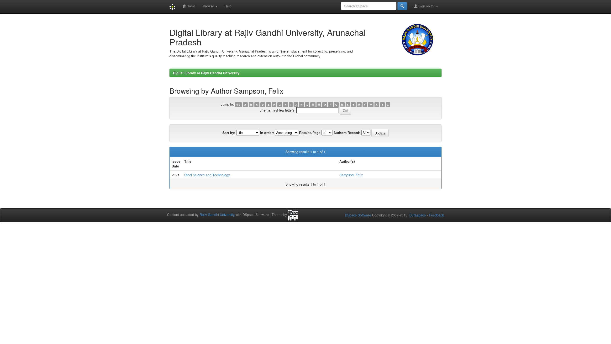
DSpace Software (358, 215)
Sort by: (228, 132)
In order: (267, 132)
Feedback (436, 215)
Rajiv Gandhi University (217, 214)
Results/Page (310, 132)
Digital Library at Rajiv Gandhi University (206, 72)
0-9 (238, 104)
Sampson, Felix (351, 174)
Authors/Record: (346, 132)
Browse (209, 6)
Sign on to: (426, 6)
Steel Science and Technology (207, 174)
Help (228, 6)
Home (191, 6)
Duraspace (417, 215)
